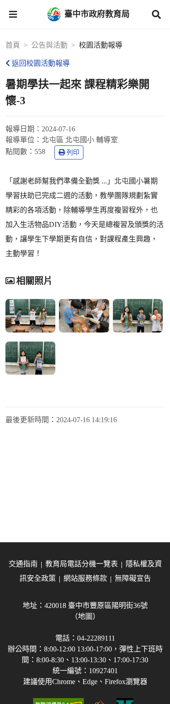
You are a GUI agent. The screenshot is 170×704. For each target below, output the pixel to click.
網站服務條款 (85, 578)
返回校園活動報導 (41, 63)
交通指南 (23, 564)
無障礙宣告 (133, 578)
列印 (73, 152)
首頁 (12, 45)
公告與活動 (49, 45)
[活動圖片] (30, 316)
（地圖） (85, 616)
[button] (13, 14)
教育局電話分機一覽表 (81, 564)
